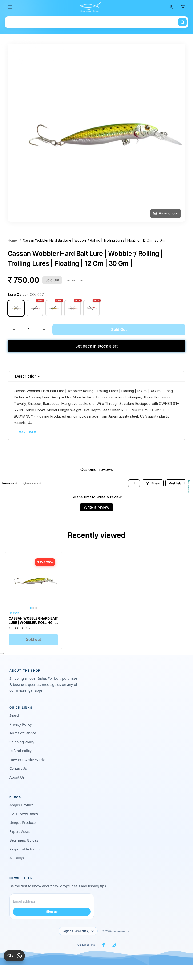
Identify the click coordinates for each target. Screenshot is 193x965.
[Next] (175, 132)
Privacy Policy (20, 724)
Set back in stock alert (96, 346)
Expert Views (19, 831)
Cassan (14, 613)
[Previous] (17, 132)
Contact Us (18, 768)
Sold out (33, 639)
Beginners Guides (23, 840)
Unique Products (22, 822)
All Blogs (16, 857)
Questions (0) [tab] (33, 483)
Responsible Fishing (25, 849)
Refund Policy (20, 750)
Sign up (52, 911)
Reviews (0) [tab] (11, 483)
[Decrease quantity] (14, 329)
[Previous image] (14, 580)
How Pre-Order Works (27, 759)
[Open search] (134, 483)
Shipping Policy (21, 741)
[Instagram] (113, 945)
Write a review (96, 507)
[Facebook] (103, 945)
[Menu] (10, 7)
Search (14, 715)
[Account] (171, 7)
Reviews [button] (189, 486)
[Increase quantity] (44, 329)
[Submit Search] (182, 22)
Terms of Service (22, 733)
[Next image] (52, 580)
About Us (16, 777)
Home (12, 240)
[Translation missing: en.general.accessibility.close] (2, 653)
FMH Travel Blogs (23, 813)
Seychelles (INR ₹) (76, 931)
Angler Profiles (21, 804)
